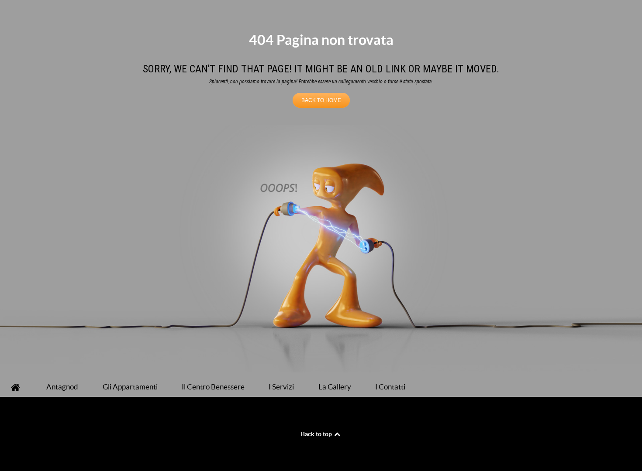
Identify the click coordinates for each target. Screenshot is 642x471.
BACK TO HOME (321, 100)
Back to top (317, 433)
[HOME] (17, 387)
